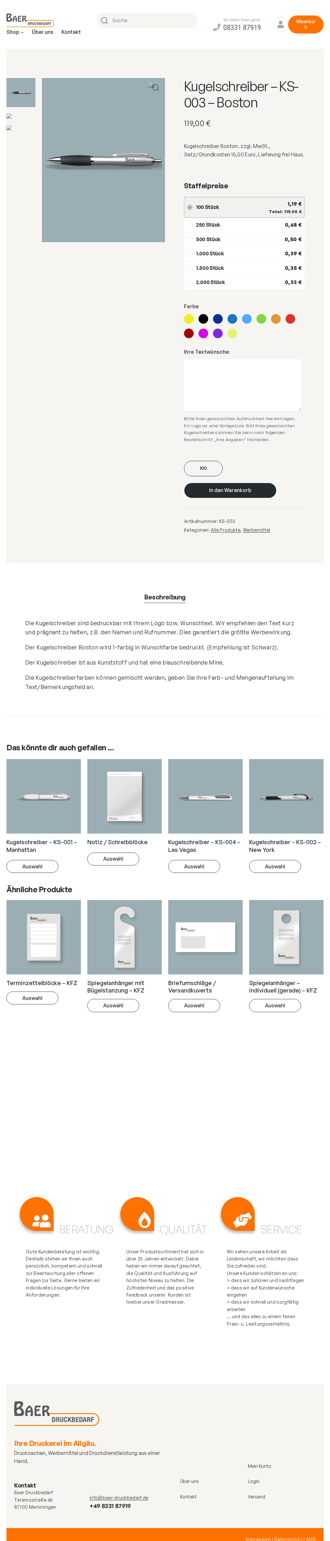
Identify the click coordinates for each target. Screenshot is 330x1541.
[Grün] (261, 319)
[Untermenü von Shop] (22, 32)
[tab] (165, 597)
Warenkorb (305, 24)
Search (191, 20)
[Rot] (290, 319)
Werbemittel (256, 530)
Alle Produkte (225, 530)
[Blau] (232, 319)
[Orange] (276, 319)
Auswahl (32, 866)
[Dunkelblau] (218, 319)
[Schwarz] (203, 319)
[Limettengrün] (232, 333)
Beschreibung (165, 597)
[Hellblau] (247, 319)
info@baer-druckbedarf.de (119, 1497)
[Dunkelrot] (189, 333)
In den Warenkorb (230, 490)
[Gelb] (189, 319)
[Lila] (218, 333)
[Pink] (203, 333)
